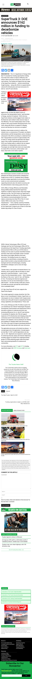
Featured (8, 391)
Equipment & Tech (5, 15)
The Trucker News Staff (7, 35)
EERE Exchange (18, 348)
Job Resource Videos (5, 658)
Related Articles (7, 410)
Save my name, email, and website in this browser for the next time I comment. (15, 500)
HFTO (22, 346)
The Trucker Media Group (6, 642)
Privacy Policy (4, 645)
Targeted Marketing (20, 647)
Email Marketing (19, 648)
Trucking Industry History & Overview (9, 660)
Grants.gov (27, 348)
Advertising (18, 640)
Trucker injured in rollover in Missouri (12, 537)
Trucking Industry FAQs (6, 656)
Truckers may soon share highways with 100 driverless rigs (14, 425)
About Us (3, 640)
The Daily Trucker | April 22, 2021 (9, 395)
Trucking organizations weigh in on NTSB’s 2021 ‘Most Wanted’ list (17, 402)
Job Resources (4, 657)
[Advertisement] (16, 226)
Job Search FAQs (4, 653)
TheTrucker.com (6, 671)
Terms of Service (4, 647)
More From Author (19, 410)
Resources (3, 651)
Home (2, 38)
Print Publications (20, 645)
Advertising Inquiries (20, 642)
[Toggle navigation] (3, 4)
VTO (17, 346)
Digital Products (19, 644)
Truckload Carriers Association (8, 644)
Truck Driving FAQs (5, 654)
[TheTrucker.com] (15, 4)
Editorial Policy (4, 648)
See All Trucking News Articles (15, 549)
